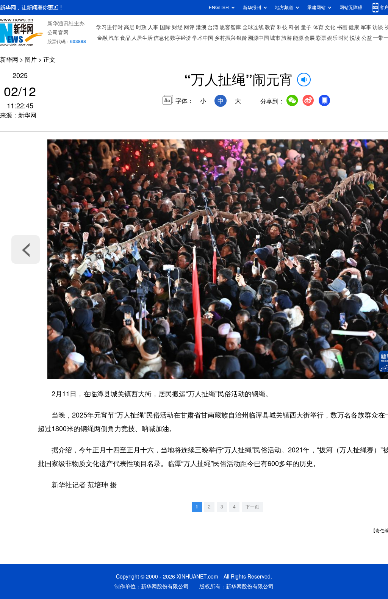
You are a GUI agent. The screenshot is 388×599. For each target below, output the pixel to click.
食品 (125, 38)
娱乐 (332, 38)
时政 (141, 27)
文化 (330, 27)
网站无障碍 (351, 7)
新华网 (9, 59)
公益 (366, 38)
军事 (366, 27)
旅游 (286, 38)
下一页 (252, 506)
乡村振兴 (225, 38)
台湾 (213, 27)
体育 (318, 27)
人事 (153, 27)
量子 (306, 27)
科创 (294, 27)
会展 (309, 38)
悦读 (355, 38)
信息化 (161, 38)
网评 (189, 27)
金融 (102, 38)
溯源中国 (258, 38)
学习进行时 (109, 27)
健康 (354, 27)
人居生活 (142, 38)
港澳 (201, 27)
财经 (177, 27)
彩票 (321, 38)
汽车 (113, 38)
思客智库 (230, 27)
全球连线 (253, 27)
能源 (298, 38)
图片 (31, 59)
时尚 (343, 38)
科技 (282, 27)
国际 (165, 27)
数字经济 (180, 38)
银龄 (241, 38)
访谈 (377, 27)
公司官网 (58, 32)
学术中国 (202, 38)
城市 (275, 38)
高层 (129, 27)
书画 (342, 27)
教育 (270, 27)
